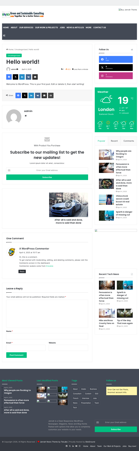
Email (9, 343)
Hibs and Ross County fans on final (106, 323)
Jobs (62, 27)
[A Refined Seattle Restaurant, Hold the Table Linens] (62, 396)
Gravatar (49, 266)
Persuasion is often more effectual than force (123, 168)
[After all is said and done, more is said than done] (106, 184)
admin (13, 69)
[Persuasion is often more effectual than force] (106, 168)
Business (93, 389)
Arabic (83, 389)
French (75, 398)
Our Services (26, 27)
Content (88, 394)
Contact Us (99, 27)
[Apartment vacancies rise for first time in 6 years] (52, 402)
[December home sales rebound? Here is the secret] (52, 396)
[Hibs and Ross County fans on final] (107, 313)
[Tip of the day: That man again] (125, 313)
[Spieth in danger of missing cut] (106, 216)
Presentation (86, 403)
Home (6, 27)
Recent (114, 141)
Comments (129, 141)
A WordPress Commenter (34, 248)
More (88, 27)
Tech (75, 407)
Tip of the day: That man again (125, 322)
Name (9, 331)
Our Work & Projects (46, 27)
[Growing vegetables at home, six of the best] (62, 402)
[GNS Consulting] (23, 14)
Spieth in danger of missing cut (124, 213)
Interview (85, 398)
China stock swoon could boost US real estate (122, 200)
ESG (96, 394)
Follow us (111, 380)
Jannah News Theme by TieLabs (53, 442)
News (75, 403)
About (14, 27)
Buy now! (132, 446)
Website (52, 343)
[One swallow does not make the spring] (52, 389)
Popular (101, 141)
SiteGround (90, 442)
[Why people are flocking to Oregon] (106, 155)
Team (97, 403)
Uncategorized (21, 49)
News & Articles (75, 27)
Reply (22, 271)
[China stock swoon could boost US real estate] (106, 200)
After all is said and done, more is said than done (124, 184)
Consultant (77, 394)
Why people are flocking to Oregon (123, 154)
